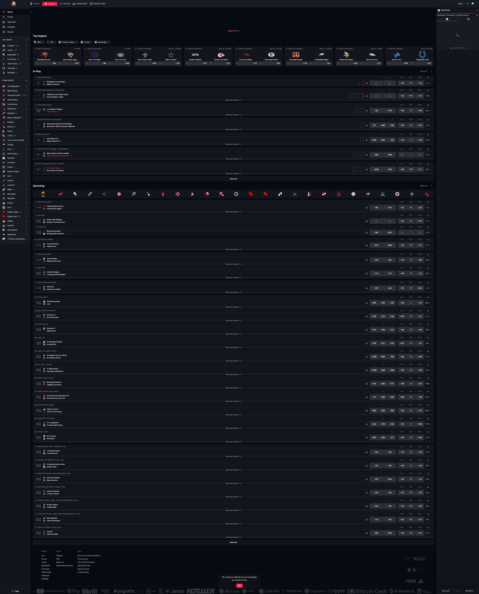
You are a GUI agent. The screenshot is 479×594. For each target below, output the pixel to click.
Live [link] (43, 556)
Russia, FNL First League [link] (45, 418)
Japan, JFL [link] (41, 337)
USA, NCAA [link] (41, 215)
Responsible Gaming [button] (64, 566)
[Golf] (368, 194)
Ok (239, 586)
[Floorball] (353, 194)
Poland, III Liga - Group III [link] (45, 378)
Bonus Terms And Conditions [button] (89, 556)
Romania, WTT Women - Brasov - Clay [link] (50, 460)
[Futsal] (236, 194)
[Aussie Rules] (412, 194)
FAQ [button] (58, 559)
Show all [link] (423, 71)
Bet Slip (446, 591)
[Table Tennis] (163, 194)
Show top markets (232, 100)
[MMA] (280, 194)
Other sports (8, 80)
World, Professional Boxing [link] (46, 282)
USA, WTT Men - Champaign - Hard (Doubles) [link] (52, 149)
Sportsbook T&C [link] (84, 566)
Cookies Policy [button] (83, 572)
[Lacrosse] (295, 194)
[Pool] (397, 194)
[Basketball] (75, 194)
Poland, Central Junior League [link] (47, 391)
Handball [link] (44, 579)
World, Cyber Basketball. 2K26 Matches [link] (50, 90)
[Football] (119, 194)
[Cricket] (221, 194)
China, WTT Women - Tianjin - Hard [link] (49, 527)
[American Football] (60, 194)
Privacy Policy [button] (83, 559)
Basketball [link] (45, 566)
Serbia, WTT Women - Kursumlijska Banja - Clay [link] (53, 473)
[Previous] (35, 19)
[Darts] (338, 194)
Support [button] (59, 556)
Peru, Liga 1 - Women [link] (44, 364)
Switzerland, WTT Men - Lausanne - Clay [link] (51, 487)
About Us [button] (60, 562)
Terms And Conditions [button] (86, 562)
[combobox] (461, 3)
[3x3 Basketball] (324, 194)
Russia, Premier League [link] (45, 405)
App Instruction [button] (84, 569)
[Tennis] (133, 194)
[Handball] (192, 194)
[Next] (431, 19)
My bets (469, 591)
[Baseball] (90, 194)
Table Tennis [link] (46, 572)
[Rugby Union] (265, 194)
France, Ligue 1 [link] (42, 297)
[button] (34, 4)
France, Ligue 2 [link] (42, 324)
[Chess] (309, 194)
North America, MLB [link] (44, 105)
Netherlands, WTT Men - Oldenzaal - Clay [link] (51, 446)
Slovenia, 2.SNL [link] (42, 432)
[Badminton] (426, 194)
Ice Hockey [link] (45, 569)
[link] (13, 3)
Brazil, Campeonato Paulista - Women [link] (50, 164)
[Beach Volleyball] (207, 194)
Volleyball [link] (45, 576)
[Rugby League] (251, 194)
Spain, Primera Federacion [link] (46, 310)
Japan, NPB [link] (41, 268)
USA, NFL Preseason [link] (44, 77)
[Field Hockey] (382, 194)
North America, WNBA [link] (45, 239)
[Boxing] (148, 194)
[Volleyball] (177, 194)
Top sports (7, 40)
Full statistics (459, 48)
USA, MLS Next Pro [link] (43, 134)
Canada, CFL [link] (41, 227)
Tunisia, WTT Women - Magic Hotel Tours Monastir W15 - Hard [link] (58, 514)
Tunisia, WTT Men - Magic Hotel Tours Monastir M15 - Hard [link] (57, 500)
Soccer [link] (44, 559)
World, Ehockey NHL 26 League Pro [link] (49, 119)
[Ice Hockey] (104, 194)
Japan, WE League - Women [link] (47, 351)
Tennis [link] (44, 562)
